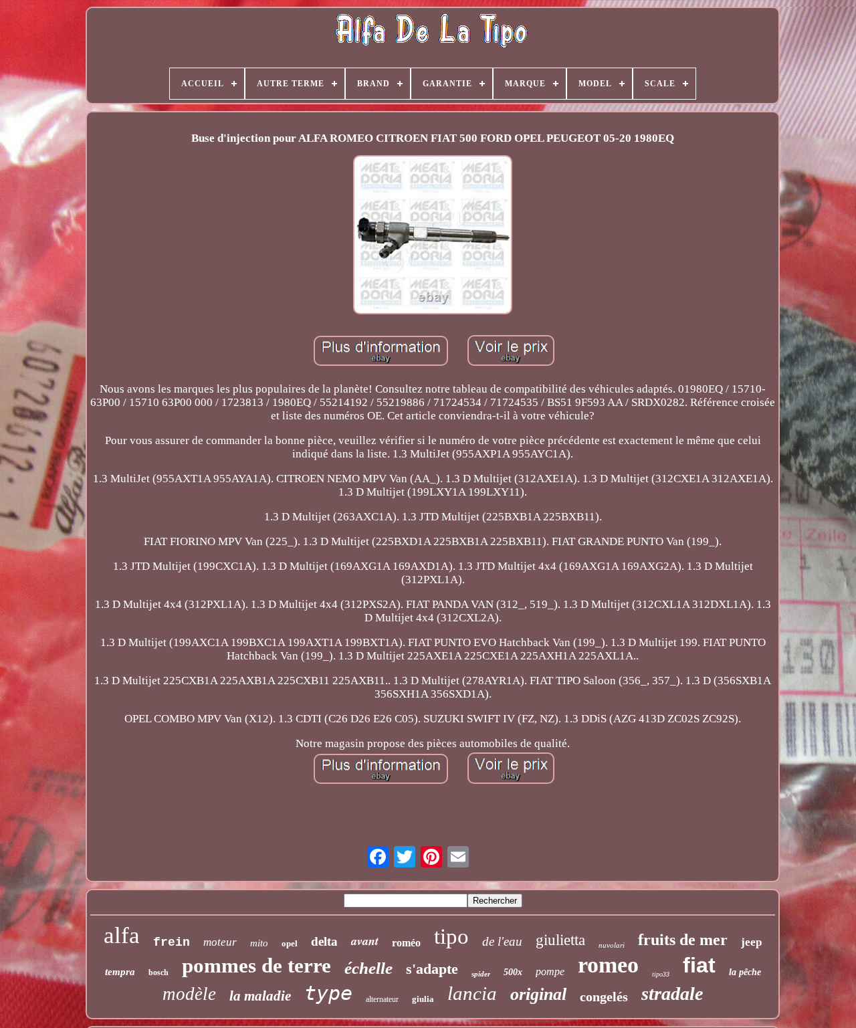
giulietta (560, 940)
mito (259, 943)
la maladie (260, 996)
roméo (406, 942)
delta (324, 941)
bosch (158, 972)
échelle (368, 968)
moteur (220, 942)
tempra (120, 971)
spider (480, 974)
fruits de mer (683, 939)
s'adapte (432, 968)
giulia (423, 999)
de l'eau (502, 941)
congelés (604, 996)
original (538, 994)
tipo (451, 936)
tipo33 (660, 974)
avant (365, 940)
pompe (550, 971)
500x (513, 972)
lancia (472, 993)
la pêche (745, 972)
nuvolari (612, 945)
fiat (699, 965)
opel (290, 943)
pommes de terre (256, 965)
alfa (122, 935)
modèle (189, 994)
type (328, 993)
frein (171, 942)
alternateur (382, 999)
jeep (751, 942)
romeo (608, 964)
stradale (672, 993)
